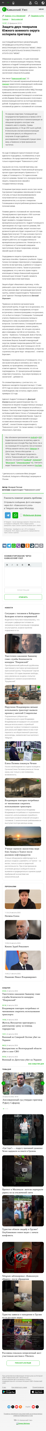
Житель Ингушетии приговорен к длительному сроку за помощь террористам (19, 1025)
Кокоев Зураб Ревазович (17, 946)
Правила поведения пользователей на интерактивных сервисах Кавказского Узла (23, 1414)
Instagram (37, 460)
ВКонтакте (10, 463)
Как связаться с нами (19, 1387)
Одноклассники (23, 463)
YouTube (38, 465)
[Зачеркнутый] (22, 565)
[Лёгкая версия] (13, 3)
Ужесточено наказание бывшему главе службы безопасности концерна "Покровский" (21, 658)
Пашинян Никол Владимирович (20, 976)
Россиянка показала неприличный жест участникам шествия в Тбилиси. (21, 1354)
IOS (40, 437)
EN (8, 2)
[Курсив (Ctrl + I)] (12, 565)
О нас (4, 1387)
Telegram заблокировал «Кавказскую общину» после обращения (20, 1277)
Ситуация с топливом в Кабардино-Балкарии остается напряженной (22, 615)
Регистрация (23, 590)
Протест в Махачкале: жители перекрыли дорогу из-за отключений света (22, 1191)
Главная (5, 19)
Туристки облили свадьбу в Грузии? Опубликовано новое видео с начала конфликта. (20, 1232)
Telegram (33, 449)
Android (34, 437)
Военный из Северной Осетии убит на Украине (21, 1038)
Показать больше (23, 1363)
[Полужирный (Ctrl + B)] (7, 565)
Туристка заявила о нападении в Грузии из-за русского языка (22, 1316)
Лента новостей (17, 19)
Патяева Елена (12, 915)
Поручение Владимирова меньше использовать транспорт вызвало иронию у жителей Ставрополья (21, 709)
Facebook (27, 460)
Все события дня (36, 1064)
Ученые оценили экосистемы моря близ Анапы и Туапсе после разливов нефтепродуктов (22, 851)
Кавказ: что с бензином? (15, 16)
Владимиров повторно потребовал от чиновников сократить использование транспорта (22, 803)
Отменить (23, 597)
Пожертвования (38, 1387)
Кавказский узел (19, 78)
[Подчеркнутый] (17, 565)
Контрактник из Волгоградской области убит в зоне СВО (22, 1050)
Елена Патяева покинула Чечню (21, 763)
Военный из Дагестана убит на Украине (22, 1059)
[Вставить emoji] (28, 565)
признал (5, 84)
